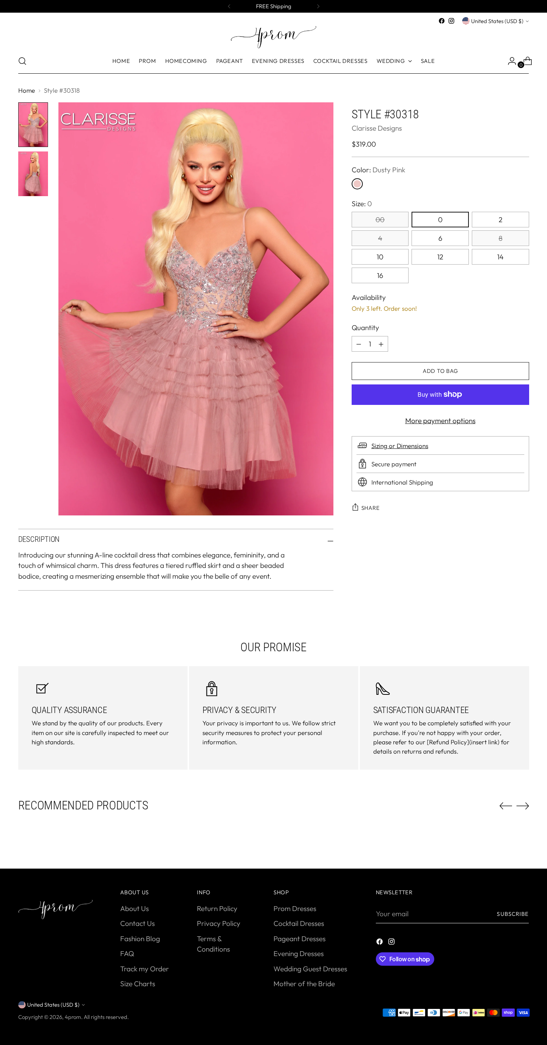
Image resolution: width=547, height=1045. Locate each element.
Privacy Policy (218, 923)
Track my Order (144, 968)
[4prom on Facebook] (441, 20)
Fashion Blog (140, 938)
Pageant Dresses (300, 938)
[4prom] (273, 37)
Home (26, 90)
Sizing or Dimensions (399, 445)
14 (500, 256)
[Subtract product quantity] (381, 343)
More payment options (440, 420)
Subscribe (513, 913)
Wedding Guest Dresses (310, 968)
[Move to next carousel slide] (522, 805)
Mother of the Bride (304, 983)
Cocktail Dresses (299, 923)
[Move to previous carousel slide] (505, 806)
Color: (378, 169)
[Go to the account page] (509, 61)
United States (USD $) (497, 21)
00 (379, 219)
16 (380, 275)
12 (440, 256)
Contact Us (137, 923)
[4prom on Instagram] (451, 20)
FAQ (127, 953)
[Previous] (229, 6)
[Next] (318, 6)
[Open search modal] (22, 61)
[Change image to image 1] (33, 124)
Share (370, 507)
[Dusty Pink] (357, 183)
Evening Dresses (299, 953)
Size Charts (137, 983)
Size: (362, 203)
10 (380, 256)
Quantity (365, 327)
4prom (73, 1016)
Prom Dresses (295, 908)
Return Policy (217, 908)
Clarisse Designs (377, 128)
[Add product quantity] (358, 343)
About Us (134, 908)
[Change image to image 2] (33, 173)
